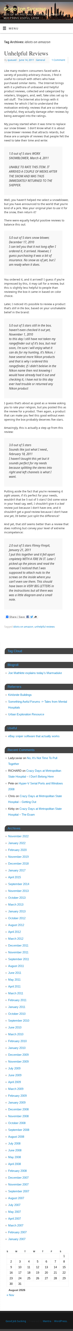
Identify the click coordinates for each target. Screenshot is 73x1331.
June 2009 (14, 1075)
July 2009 (14, 1068)
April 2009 (14, 1082)
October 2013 (17, 897)
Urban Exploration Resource (26, 714)
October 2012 (17, 918)
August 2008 (16, 1136)
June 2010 (14, 1027)
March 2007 (15, 1225)
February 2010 (17, 1041)
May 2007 (14, 1211)
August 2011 (16, 966)
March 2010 (15, 1034)
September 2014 (18, 884)
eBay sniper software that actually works (34, 736)
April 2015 (14, 877)
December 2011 (18, 945)
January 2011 (16, 1007)
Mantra (47, 1321)
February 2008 (17, 1170)
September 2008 (18, 1129)
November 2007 (18, 1184)
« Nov (10, 1295)
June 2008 (14, 1150)
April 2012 (14, 931)
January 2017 (17, 870)
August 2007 (16, 1198)
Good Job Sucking (25, 9)
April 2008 (14, 1164)
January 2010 (17, 1048)
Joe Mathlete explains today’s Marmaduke (35, 673)
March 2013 (15, 904)
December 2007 (18, 1177)
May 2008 (14, 1157)
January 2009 (17, 1102)
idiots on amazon (23, 626)
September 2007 (18, 1191)
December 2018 (18, 863)
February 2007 (17, 1232)
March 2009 (15, 1088)
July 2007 (14, 1205)
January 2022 (17, 843)
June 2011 (14, 972)
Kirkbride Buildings (20, 694)
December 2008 (18, 1109)
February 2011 (17, 1000)
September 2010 (18, 1020)
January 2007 (17, 1239)
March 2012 (15, 938)
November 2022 (18, 836)
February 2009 (17, 1095)
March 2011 (15, 993)
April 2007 (14, 1218)
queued (12, 60)
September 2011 (18, 959)
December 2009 (18, 1054)
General (40, 60)
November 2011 (18, 952)
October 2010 (17, 1013)
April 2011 (14, 986)
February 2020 (17, 850)
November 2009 (18, 1061)
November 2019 (18, 856)
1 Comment (58, 60)
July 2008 (14, 1143)
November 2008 (18, 1116)
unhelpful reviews (44, 626)
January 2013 (17, 911)
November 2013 (18, 890)
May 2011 (14, 979)
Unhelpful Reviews (26, 53)
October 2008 (17, 1123)
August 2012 (16, 925)
